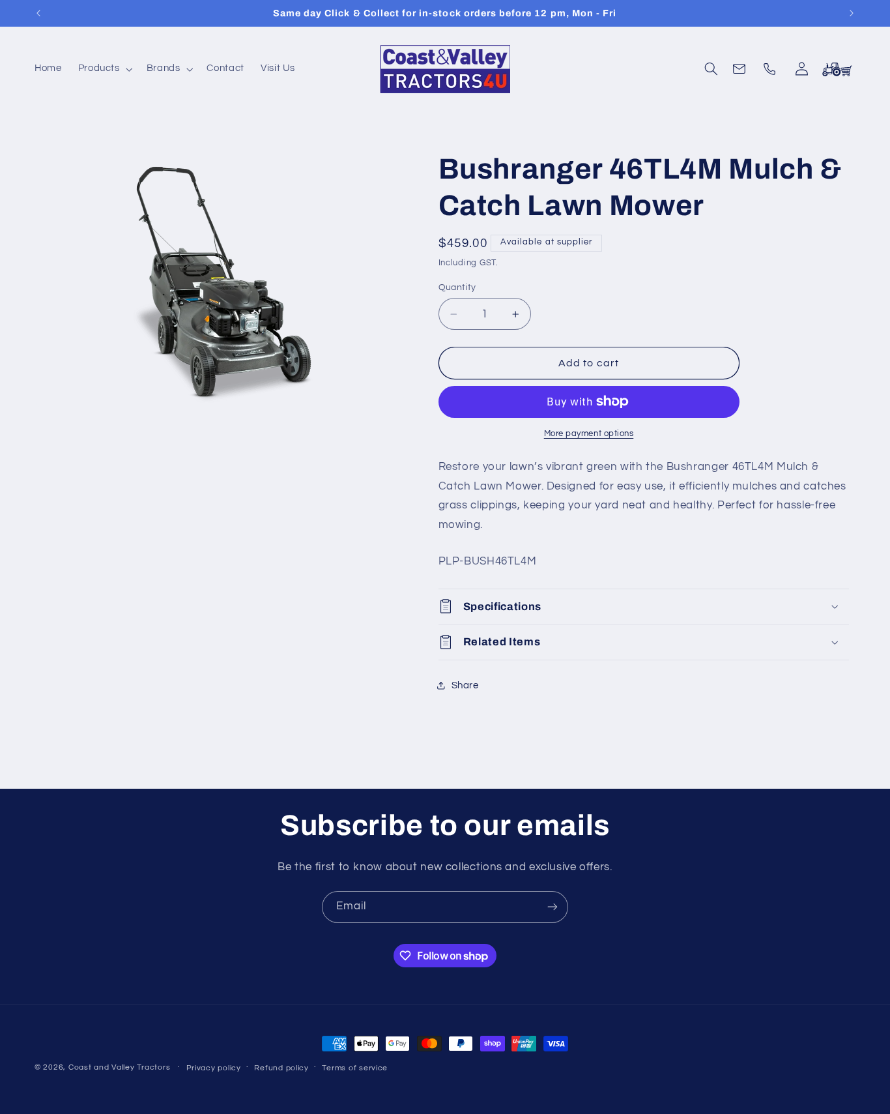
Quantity (457, 287)
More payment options (589, 434)
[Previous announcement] (38, 13)
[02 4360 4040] (771, 69)
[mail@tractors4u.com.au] (741, 69)
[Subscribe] (552, 907)
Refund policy (281, 1068)
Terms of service (355, 1068)
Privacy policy (213, 1068)
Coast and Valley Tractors (119, 1067)
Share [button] (465, 685)
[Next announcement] (851, 13)
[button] (104, 69)
